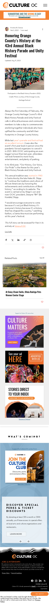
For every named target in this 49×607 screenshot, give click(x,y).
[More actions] (42, 29)
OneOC (33, 586)
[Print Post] (31, 240)
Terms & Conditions (16, 573)
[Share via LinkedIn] (18, 240)
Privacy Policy (6, 573)
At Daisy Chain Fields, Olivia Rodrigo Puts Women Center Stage (23, 293)
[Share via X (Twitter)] (12, 240)
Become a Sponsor (24, 419)
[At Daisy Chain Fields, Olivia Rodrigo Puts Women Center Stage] (24, 275)
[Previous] (21, 541)
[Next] (28, 541)
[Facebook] (32, 580)
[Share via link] (24, 240)
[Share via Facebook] (6, 240)
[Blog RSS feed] (44, 580)
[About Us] (45, 5)
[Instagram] (36, 580)
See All (42, 258)
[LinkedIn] (40, 580)
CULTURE (8, 232)
